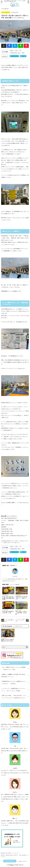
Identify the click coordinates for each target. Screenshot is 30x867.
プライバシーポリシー (10, 861)
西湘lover (12, 864)
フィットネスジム (5, 12)
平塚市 (16, 50)
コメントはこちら (5, 8)
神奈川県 (11, 50)
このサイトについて (22, 861)
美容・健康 (23, 56)
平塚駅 (23, 52)
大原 (20, 50)
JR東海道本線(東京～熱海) (15, 52)
